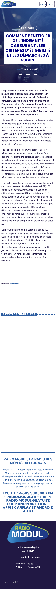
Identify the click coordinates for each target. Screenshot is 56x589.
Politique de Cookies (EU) (28, 567)
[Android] (17, 582)
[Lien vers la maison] (8, 4)
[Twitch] (9, 582)
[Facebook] (15, 582)
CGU (38, 563)
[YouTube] (5, 582)
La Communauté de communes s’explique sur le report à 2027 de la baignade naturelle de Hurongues (27, 368)
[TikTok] (12, 582)
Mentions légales (24, 563)
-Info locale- (28, 28)
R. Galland (14, 283)
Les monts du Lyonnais (27, 557)
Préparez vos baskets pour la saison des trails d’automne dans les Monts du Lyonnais (25, 429)
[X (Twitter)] (7, 582)
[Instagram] (13, 582)
